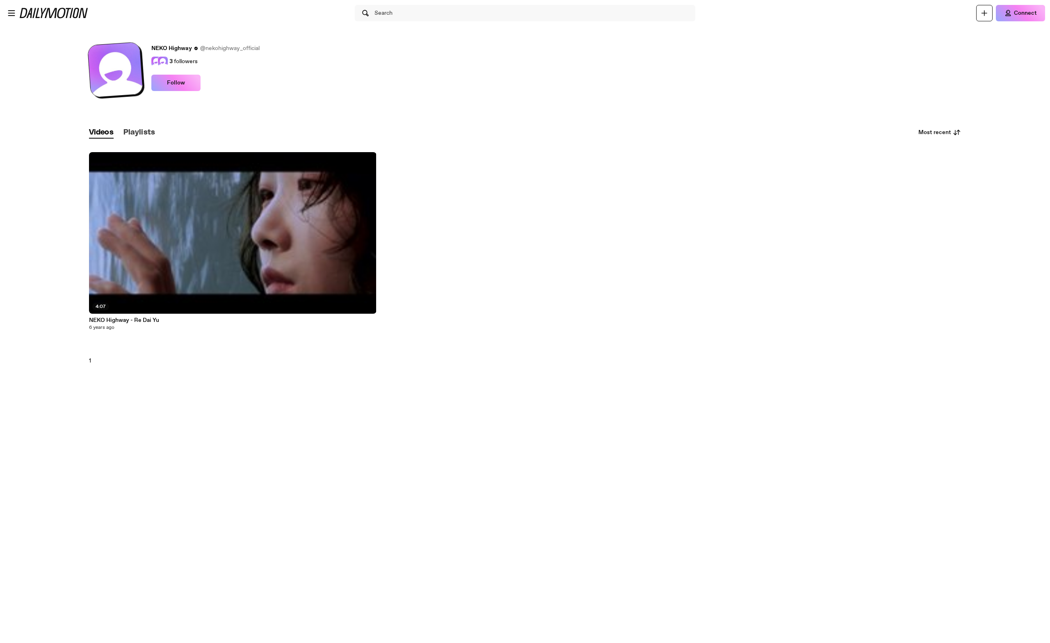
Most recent (934, 132)
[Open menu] (11, 13)
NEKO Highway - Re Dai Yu (124, 320)
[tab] (101, 133)
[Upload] (984, 13)
